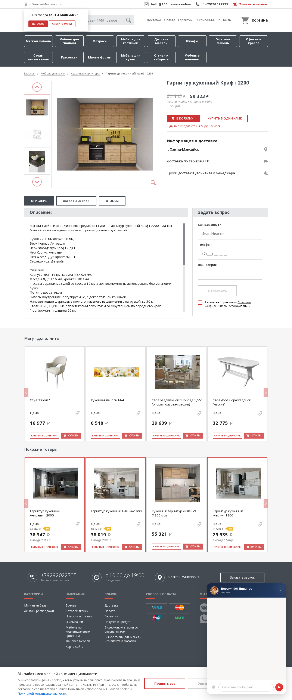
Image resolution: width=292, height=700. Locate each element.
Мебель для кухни (130, 57)
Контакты (224, 20)
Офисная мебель (222, 41)
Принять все (164, 683)
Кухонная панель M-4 (107, 400)
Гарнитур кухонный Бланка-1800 (116, 511)
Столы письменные (38, 57)
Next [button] (37, 182)
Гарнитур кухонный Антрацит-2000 (45, 513)
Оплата (169, 20)
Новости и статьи (79, 616)
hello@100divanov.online (171, 4)
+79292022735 (216, 4)
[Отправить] (279, 687)
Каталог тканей (77, 611)
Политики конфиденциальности (228, 304)
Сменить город (62, 23)
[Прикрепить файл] (213, 687)
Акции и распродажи (39, 611)
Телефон (205, 245)
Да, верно (38, 23)
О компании (205, 20)
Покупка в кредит (117, 622)
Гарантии (185, 20)
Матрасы (100, 41)
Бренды (71, 605)
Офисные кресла (253, 41)
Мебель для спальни (69, 41)
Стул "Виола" (40, 400)
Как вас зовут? (209, 225)
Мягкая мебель (38, 41)
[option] (37, 107)
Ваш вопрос (207, 265)
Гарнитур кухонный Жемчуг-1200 (228, 513)
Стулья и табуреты (161, 57)
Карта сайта (75, 647)
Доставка (154, 20)
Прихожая (69, 57)
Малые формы (100, 57)
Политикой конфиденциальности (42, 693)
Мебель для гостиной (130, 41)
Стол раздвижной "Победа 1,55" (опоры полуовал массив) (177, 402)
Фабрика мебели (78, 641)
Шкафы (192, 41)
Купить (73, 435)
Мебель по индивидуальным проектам (78, 631)
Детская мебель (161, 41)
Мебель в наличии (192, 57)
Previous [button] (37, 87)
